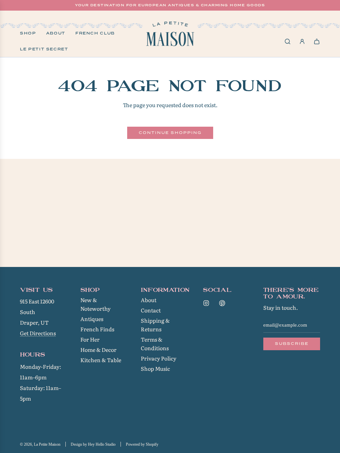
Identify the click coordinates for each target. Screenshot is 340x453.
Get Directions (38, 333)
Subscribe (291, 343)
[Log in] (302, 41)
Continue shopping (170, 132)
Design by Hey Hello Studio (93, 444)
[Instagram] (206, 303)
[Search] (287, 41)
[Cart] (316, 41)
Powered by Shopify (142, 444)
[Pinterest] (222, 303)
